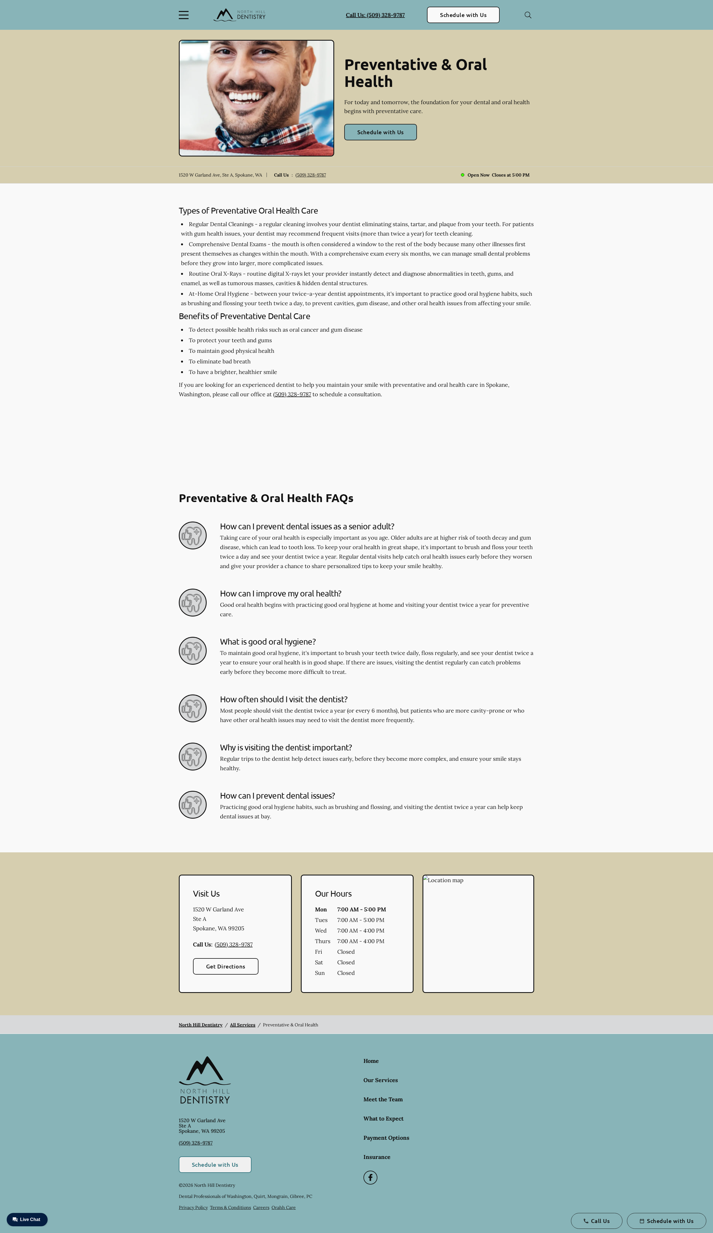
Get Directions (225, 966)
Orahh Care (284, 1207)
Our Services (380, 1080)
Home (371, 1060)
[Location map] (478, 933)
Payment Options (386, 1137)
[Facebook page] (370, 1178)
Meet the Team (383, 1099)
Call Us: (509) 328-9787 (375, 14)
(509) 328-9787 (311, 175)
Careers (261, 1207)
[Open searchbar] (528, 15)
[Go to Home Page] (239, 14)
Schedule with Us (463, 14)
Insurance (376, 1156)
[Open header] (185, 15)
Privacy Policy (193, 1207)
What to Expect (383, 1118)
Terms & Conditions (230, 1207)
